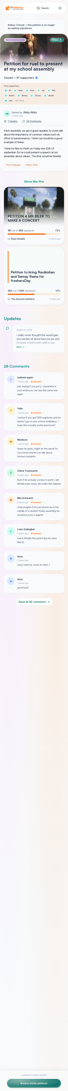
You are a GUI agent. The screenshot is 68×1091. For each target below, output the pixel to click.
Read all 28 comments (34, 601)
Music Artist (31, 165)
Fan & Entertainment (15, 40)
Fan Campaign (13, 165)
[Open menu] (59, 8)
